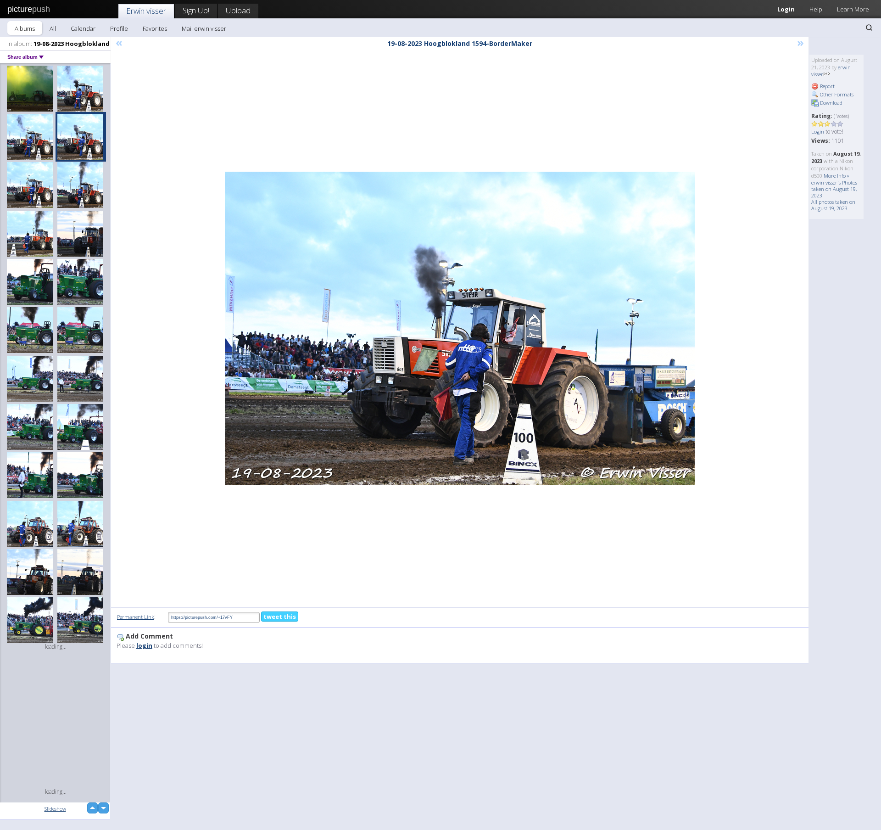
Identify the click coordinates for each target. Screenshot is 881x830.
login (144, 645)
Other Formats (836, 94)
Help (815, 9)
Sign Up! (196, 10)
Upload (238, 10)
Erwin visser (146, 11)
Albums (25, 28)
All (53, 28)
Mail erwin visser (204, 28)
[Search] (869, 27)
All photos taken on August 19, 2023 (833, 205)
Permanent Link (135, 616)
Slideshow (55, 808)
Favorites (155, 28)
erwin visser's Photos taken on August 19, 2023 (834, 189)
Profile (119, 28)
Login (786, 9)
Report (827, 86)
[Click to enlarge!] (460, 328)
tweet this (279, 616)
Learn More (853, 9)
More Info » (836, 175)
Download (830, 102)
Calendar (83, 28)
